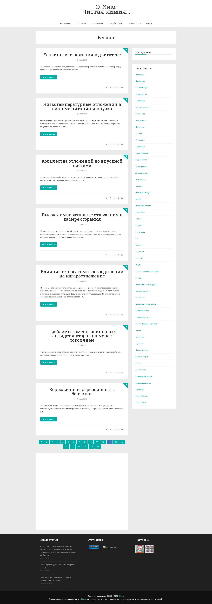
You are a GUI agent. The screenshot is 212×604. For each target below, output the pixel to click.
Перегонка (139, 127)
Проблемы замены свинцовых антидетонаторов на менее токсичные (82, 335)
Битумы (138, 225)
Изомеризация (141, 153)
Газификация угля (142, 317)
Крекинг (138, 133)
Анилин (138, 363)
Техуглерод (140, 232)
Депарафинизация (143, 205)
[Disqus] (82, 491)
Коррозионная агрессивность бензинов (82, 391)
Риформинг (140, 100)
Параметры (97, 23)
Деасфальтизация (143, 192)
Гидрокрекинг (141, 166)
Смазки (138, 219)
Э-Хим (121, 596)
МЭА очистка (140, 179)
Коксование (140, 337)
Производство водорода (145, 284)
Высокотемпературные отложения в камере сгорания (82, 217)
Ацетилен (139, 343)
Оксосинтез (140, 297)
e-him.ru (83, 599)
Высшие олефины (142, 291)
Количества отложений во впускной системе (82, 163)
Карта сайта (140, 402)
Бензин (138, 278)
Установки (139, 251)
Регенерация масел (143, 376)
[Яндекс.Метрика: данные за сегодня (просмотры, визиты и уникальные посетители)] (110, 547)
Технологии (140, 114)
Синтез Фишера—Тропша (146, 324)
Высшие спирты (142, 356)
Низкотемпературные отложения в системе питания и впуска (82, 106)
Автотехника (140, 370)
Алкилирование (141, 173)
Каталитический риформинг (147, 271)
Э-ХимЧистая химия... (106, 9)
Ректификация (115, 23)
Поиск (149, 23)
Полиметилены (141, 350)
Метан (138, 330)
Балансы (139, 258)
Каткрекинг (140, 140)
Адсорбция (140, 212)
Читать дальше (48, 77)
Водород (139, 186)
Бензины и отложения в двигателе (82, 54)
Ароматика (65, 23)
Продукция (81, 23)
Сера (137, 238)
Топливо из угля (142, 310)
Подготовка (140, 120)
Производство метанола (145, 304)
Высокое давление (143, 383)
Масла (138, 199)
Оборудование (141, 107)
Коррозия (139, 389)
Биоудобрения (141, 396)
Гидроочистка (134, 23)
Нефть (138, 265)
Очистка (138, 245)
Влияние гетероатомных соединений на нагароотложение (82, 274)
